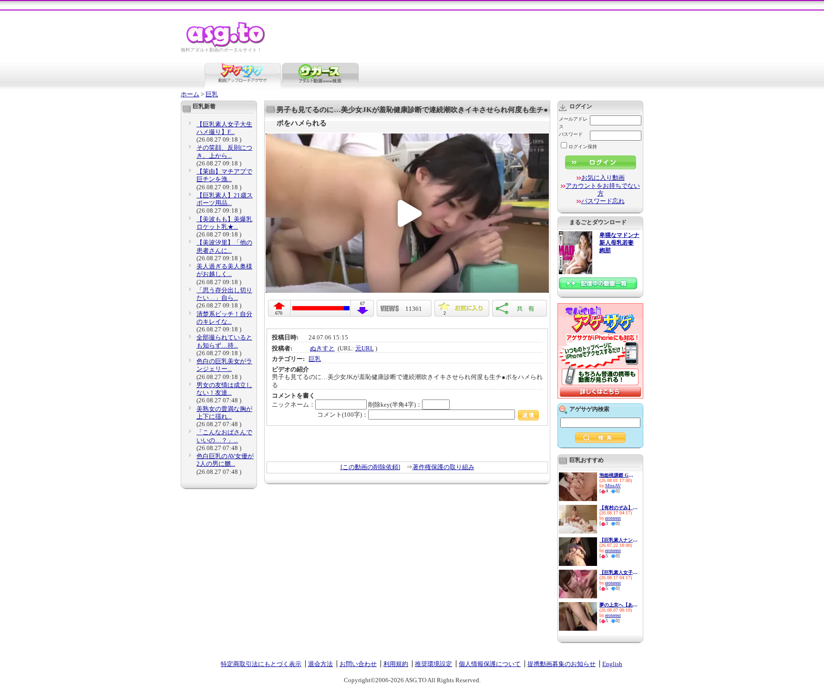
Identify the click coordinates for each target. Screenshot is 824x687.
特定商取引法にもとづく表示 (261, 663)
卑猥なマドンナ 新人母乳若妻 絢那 (619, 243)
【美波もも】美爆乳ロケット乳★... (224, 222)
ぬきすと (322, 348)
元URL (364, 348)
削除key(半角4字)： (395, 404)
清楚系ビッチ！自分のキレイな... (224, 317)
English (612, 663)
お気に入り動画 (603, 177)
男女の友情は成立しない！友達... (224, 388)
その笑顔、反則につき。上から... (224, 151)
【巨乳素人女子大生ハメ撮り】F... (224, 128)
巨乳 (212, 94)
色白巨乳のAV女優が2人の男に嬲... (225, 459)
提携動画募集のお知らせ (561, 663)
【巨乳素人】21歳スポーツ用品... (224, 199)
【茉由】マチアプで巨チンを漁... (224, 175)
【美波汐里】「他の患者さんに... (224, 246)
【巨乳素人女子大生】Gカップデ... (618, 572)
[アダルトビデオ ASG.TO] (226, 45)
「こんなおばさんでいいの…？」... (224, 436)
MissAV (613, 485)
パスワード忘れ (603, 201)
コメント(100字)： (342, 414)
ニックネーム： (293, 404)
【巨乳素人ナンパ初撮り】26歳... (618, 540)
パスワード (571, 134)
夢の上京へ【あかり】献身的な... (618, 604)
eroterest (613, 518)
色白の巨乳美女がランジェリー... (224, 365)
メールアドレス (573, 122)
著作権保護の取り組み (443, 467)
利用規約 (395, 663)
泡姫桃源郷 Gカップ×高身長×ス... (618, 475)
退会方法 (320, 663)
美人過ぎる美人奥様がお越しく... (224, 270)
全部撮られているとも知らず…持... (224, 341)
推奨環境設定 (433, 663)
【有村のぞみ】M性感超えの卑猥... (618, 507)
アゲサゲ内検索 (589, 409)
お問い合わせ (358, 663)
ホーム (190, 94)
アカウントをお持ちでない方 (603, 189)
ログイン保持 (582, 146)
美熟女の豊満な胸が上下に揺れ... (224, 412)
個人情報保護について (490, 663)
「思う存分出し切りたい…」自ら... (224, 294)
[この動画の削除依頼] (370, 467)
